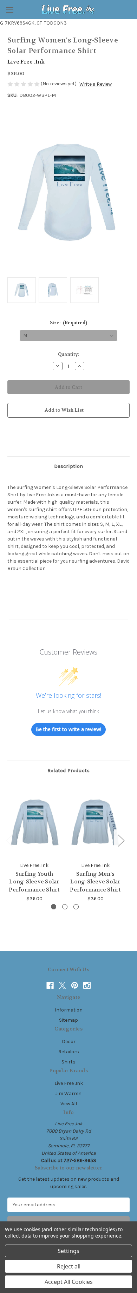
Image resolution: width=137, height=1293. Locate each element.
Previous (9, 840)
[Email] (22, 438)
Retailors (68, 1052)
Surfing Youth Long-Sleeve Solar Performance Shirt (34, 881)
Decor (69, 1042)
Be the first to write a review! (68, 729)
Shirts (68, 1062)
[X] (46, 438)
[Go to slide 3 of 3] (76, 906)
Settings (68, 1251)
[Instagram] (87, 985)
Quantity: (68, 354)
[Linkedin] (58, 438)
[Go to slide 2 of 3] (64, 906)
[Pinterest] (70, 438)
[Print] (34, 438)
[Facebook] (10, 438)
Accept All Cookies (69, 1282)
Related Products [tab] (68, 770)
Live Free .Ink (68, 1083)
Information (69, 1010)
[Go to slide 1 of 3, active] (53, 906)
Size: (68, 323)
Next (121, 840)
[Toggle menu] (9, 9)
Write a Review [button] (95, 84)
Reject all (68, 1266)
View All (68, 1104)
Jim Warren (68, 1093)
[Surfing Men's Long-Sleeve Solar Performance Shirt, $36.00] (95, 823)
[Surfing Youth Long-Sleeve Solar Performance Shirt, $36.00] (34, 823)
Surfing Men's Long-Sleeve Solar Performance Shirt (95, 881)
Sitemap (68, 1020)
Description (68, 466)
